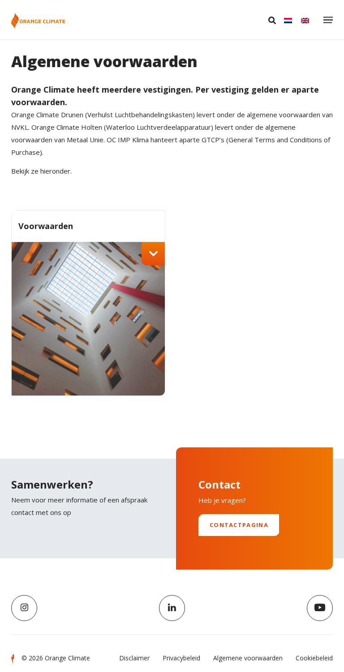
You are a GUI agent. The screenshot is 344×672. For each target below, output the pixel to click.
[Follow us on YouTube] (320, 608)
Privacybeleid (181, 658)
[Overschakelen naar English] (305, 20)
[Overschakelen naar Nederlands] (288, 20)
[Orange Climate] (38, 21)
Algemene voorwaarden (248, 658)
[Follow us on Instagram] (24, 608)
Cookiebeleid (314, 658)
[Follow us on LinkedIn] (172, 608)
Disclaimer (134, 658)
